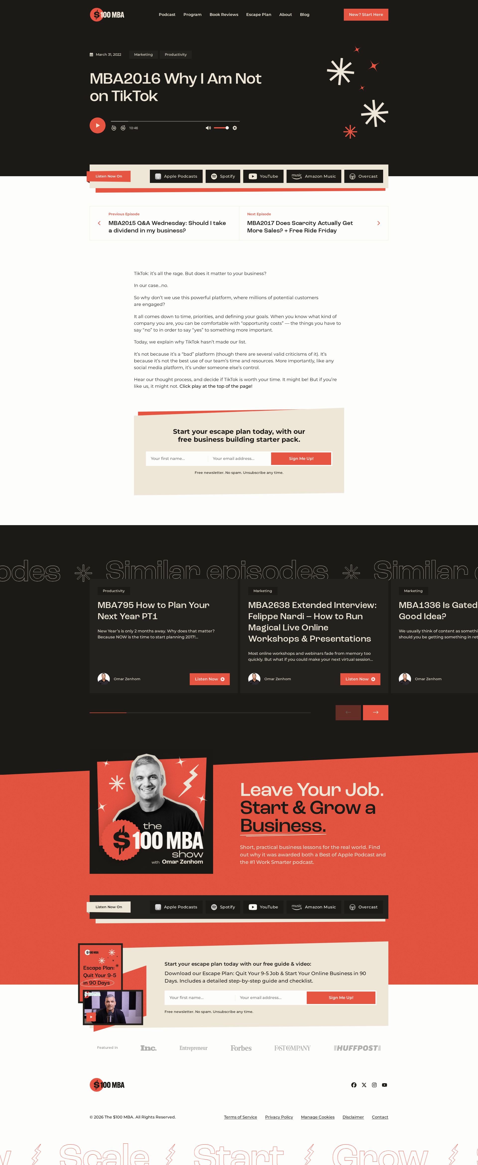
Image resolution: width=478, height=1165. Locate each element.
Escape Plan (258, 14)
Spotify (227, 176)
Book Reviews (224, 14)
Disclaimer (353, 1117)
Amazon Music (320, 176)
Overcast (368, 176)
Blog (304, 14)
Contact (380, 1117)
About (285, 14)
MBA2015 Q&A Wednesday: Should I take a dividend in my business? (167, 227)
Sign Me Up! (301, 458)
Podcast (167, 14)
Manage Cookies (318, 1117)
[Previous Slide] (348, 712)
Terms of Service (240, 1117)
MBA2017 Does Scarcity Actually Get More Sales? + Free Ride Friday (300, 227)
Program (192, 14)
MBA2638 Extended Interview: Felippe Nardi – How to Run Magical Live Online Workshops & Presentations (312, 622)
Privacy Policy (279, 1117)
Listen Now (206, 679)
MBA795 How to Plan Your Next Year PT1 (154, 611)
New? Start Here (366, 14)
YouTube (269, 176)
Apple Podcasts (180, 176)
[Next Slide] (375, 712)
